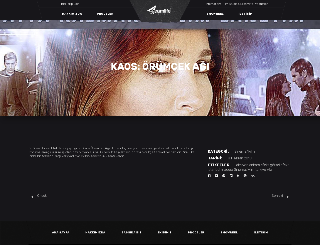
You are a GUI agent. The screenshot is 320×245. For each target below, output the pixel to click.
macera (227, 169)
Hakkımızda (95, 232)
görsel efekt (279, 165)
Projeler (196, 232)
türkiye (260, 169)
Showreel (229, 232)
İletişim (261, 232)
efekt (265, 165)
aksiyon (242, 165)
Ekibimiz (165, 232)
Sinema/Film (244, 151)
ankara (254, 165)
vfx (269, 169)
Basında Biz (131, 232)
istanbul (214, 169)
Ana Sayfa (60, 232)
